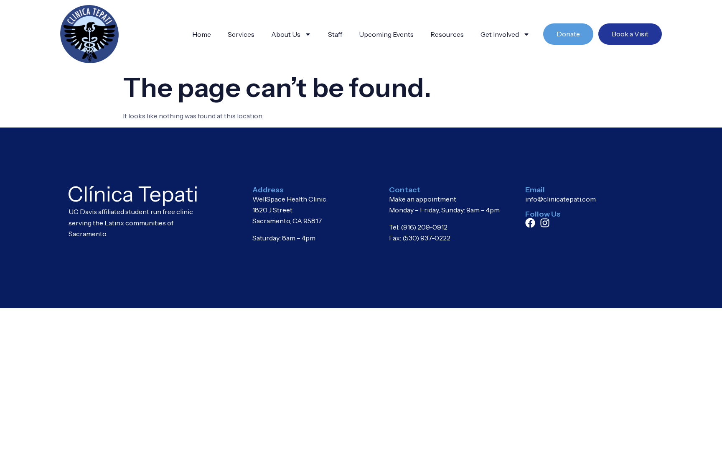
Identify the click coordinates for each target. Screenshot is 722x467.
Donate (568, 34)
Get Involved (499, 34)
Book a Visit (630, 34)
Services (241, 34)
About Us (285, 34)
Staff (335, 34)
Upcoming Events (386, 34)
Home (201, 34)
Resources (447, 34)
